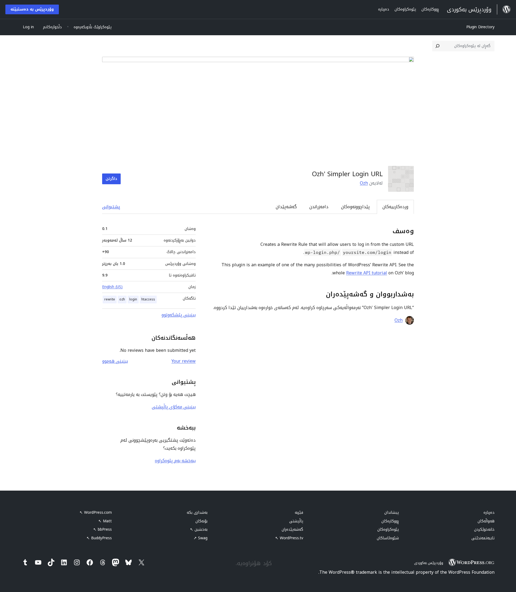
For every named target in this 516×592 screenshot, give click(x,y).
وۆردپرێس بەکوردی (428, 562)
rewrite (109, 299)
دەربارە (488, 512)
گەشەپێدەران (292, 529)
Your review (183, 361)
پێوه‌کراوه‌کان (388, 529)
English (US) (112, 286)
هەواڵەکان (486, 521)
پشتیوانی (111, 207)
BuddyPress (99, 538)
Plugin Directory (480, 27)
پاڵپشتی (296, 521)
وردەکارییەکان (395, 207)
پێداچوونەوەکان (355, 207)
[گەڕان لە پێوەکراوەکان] (437, 46)
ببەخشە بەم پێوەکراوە (175, 460)
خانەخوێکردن (484, 529)
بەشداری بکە (197, 512)
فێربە (299, 512)
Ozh (364, 183)
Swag (200, 538)
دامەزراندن (318, 207)
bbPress (102, 529)
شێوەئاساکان (388, 538)
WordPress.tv (289, 538)
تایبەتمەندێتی (482, 538)
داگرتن (111, 178)
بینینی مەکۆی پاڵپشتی (174, 407)
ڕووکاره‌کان (390, 521)
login (133, 299)
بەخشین (198, 529)
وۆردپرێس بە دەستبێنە (32, 9)
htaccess (148, 299)
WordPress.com (96, 512)
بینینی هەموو (115, 361)
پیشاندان (391, 512)
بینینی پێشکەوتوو (179, 315)
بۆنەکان (201, 521)
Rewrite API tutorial (366, 273)
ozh (122, 299)
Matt (105, 521)
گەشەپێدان (286, 207)
